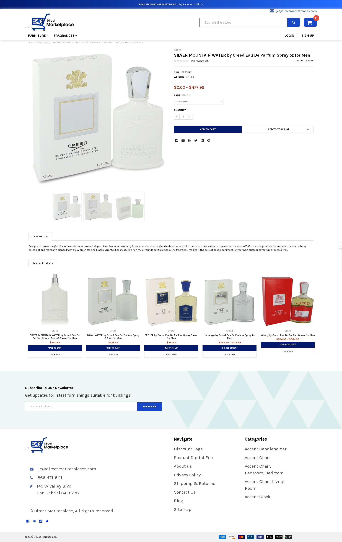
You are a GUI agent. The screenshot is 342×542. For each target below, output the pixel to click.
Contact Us (185, 492)
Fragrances (64, 36)
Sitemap (182, 509)
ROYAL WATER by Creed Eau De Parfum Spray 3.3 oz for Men (113, 337)
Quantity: (180, 110)
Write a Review (305, 60)
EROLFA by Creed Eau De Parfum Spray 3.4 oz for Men (171, 337)
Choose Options (230, 348)
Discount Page (188, 448)
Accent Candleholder (266, 448)
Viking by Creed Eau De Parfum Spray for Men (288, 335)
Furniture (37, 36)
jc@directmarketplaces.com (296, 11)
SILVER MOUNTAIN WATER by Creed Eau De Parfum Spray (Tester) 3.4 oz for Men (55, 337)
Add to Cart (55, 348)
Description (40, 236)
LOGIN (289, 36)
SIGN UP (307, 36)
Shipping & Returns (194, 483)
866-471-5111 (50, 477)
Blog (178, 500)
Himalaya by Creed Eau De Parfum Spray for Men (229, 337)
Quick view (55, 355)
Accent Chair (257, 457)
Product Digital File (193, 457)
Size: (182, 94)
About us (183, 466)
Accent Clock (258, 496)
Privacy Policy (187, 474)
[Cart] (310, 22)
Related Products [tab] (42, 263)
